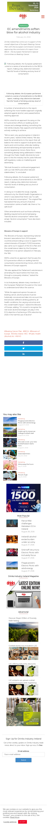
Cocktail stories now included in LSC (23, 646)
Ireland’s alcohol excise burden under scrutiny (28, 539)
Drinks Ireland (17, 334)
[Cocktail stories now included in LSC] (23, 653)
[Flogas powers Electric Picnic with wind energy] (13, 565)
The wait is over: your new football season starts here (27, 443)
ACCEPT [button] (23, 822)
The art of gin (23, 475)
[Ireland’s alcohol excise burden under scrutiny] (13, 539)
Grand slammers (24, 454)
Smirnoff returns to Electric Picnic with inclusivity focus (30, 552)
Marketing (23, 26)
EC (26, 334)
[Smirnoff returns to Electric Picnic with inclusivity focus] (13, 552)
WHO (19, 336)
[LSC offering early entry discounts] (23, 671)
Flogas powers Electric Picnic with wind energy (26, 422)
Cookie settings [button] (9, 822)
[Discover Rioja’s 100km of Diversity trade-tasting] (23, 632)
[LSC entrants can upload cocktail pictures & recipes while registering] (23, 690)
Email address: (23, 751)
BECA (26, 331)
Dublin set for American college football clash (26, 432)
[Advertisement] (23, 384)
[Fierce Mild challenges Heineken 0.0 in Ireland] (13, 523)
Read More (14, 817)
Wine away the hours (25, 464)
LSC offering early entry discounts (22, 664)
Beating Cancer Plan (13, 331)
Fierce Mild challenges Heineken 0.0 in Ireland (28, 525)
